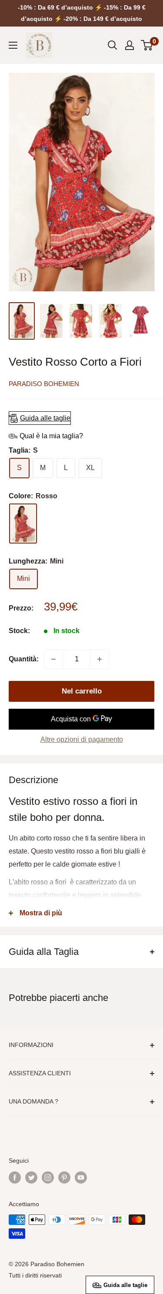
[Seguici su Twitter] (31, 1177)
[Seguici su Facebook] (15, 1177)
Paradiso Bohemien (44, 383)
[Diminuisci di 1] (53, 659)
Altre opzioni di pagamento (81, 739)
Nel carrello (82, 691)
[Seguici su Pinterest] (64, 1177)
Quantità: (24, 659)
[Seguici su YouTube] (81, 1177)
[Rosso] (23, 524)
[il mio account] (129, 45)
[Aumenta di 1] (99, 659)
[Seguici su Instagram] (48, 1177)
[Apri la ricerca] (112, 45)
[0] (147, 45)
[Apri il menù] (13, 45)
